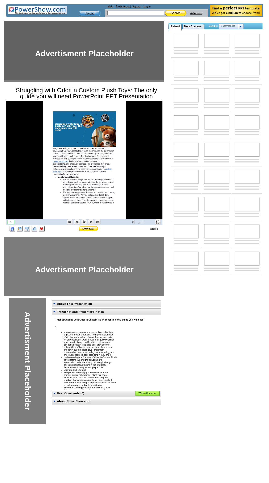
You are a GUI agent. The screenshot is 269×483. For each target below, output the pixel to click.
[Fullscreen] (158, 222)
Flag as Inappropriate (20, 229)
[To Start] (70, 222)
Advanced (196, 13)
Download (88, 228)
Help (110, 6)
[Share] (148, 229)
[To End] (98, 222)
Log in (147, 6)
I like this (34, 229)
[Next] (91, 222)
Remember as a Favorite (42, 229)
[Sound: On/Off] (134, 222)
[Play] (84, 222)
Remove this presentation (12, 229)
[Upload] (89, 13)
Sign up (136, 6)
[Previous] (77, 222)
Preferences (123, 6)
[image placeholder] (186, 41)
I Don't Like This (27, 229)
